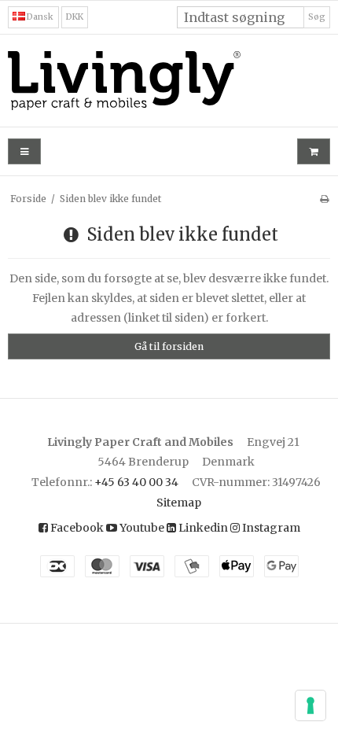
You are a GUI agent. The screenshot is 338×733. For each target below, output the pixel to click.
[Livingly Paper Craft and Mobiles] (169, 80)
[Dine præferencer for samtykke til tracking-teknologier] (310, 705)
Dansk (39, 17)
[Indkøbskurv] (313, 151)
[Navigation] (24, 151)
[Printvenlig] (324, 198)
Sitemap (178, 502)
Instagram (270, 528)
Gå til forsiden (169, 346)
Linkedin (202, 528)
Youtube (140, 528)
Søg (316, 17)
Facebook (76, 528)
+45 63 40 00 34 (136, 482)
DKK (74, 17)
